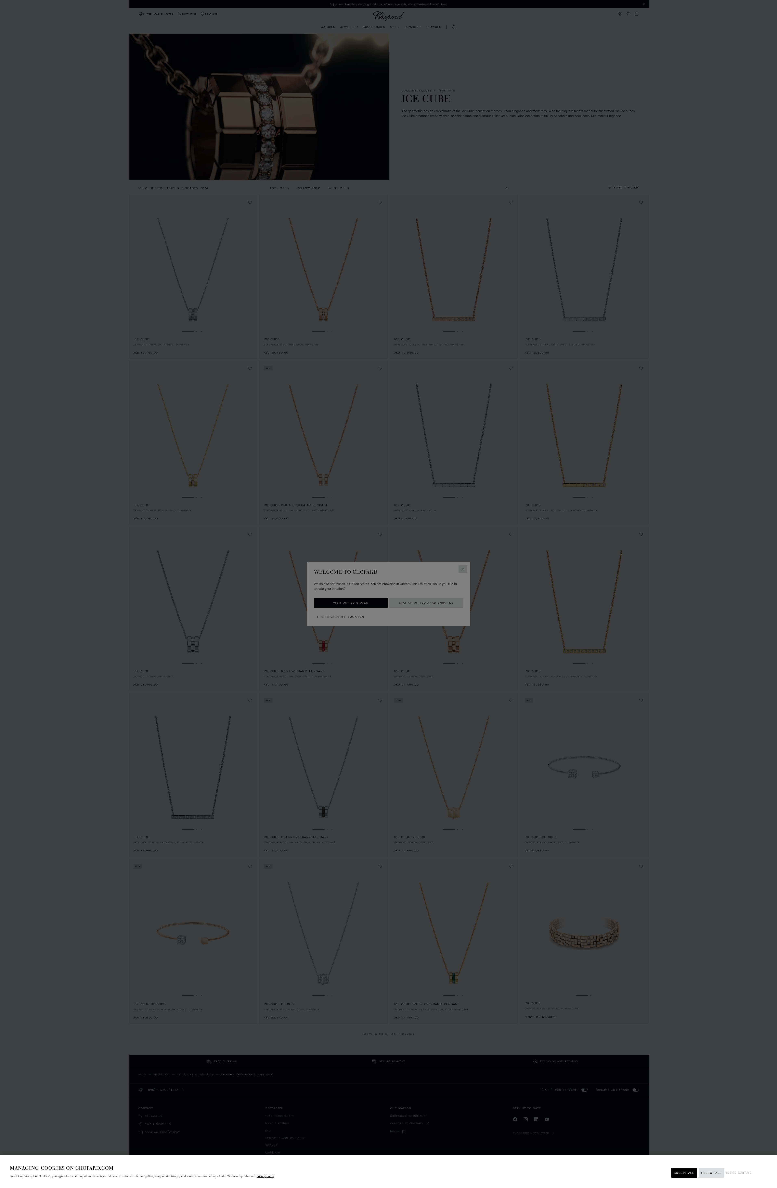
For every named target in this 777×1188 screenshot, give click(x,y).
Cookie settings (739, 1172)
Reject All (711, 1173)
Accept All (684, 1173)
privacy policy (265, 1176)
